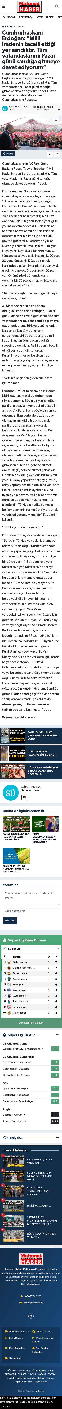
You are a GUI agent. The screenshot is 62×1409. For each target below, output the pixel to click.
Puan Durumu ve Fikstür (43, 1340)
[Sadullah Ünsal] (11, 792)
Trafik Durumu (16, 1338)
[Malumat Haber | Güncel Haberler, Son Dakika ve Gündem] (29, 6)
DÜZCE (10, 1378)
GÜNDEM (8, 17)
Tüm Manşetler (17, 1348)
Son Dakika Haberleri (40, 1350)
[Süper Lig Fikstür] (57, 1035)
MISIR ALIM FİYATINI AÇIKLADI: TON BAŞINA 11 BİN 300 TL (16, 869)
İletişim (41, 1378)
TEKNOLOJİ (26, 17)
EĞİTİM (51, 1374)
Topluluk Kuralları (23, 1381)
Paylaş (9, 153)
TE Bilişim (39, 1391)
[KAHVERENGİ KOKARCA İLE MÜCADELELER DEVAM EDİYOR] (16, 824)
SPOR (51, 1370)
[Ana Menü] (3, 6)
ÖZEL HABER (45, 17)
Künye (50, 1378)
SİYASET (22, 1374)
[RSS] (31, 1316)
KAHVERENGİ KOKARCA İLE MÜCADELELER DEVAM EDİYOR (16, 837)
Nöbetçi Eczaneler (19, 1331)
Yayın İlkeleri (40, 1381)
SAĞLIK (32, 1374)
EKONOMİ (10, 1374)
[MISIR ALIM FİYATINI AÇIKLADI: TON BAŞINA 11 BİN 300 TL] (16, 856)
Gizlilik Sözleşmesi (26, 1378)
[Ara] (57, 6)
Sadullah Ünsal (30, 790)
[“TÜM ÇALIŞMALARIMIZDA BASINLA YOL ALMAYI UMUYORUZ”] (45, 824)
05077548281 (33, 1296)
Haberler (7, 27)
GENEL (20, 27)
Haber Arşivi (15, 1358)
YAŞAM (42, 1374)
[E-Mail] (24, 797)
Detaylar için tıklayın (31, 1022)
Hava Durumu (44, 1331)
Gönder (10, 920)
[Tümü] (57, 1137)
